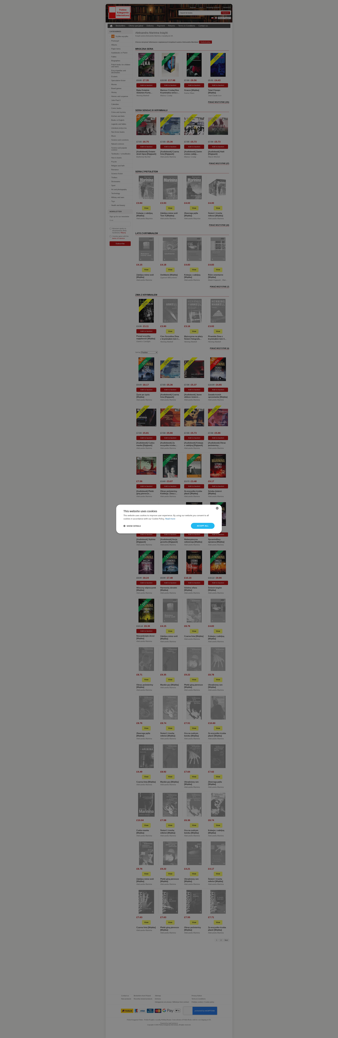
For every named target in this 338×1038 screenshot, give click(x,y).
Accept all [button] (202, 525)
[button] (132, 525)
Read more (170, 518)
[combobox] (217, 508)
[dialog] (169, 519)
